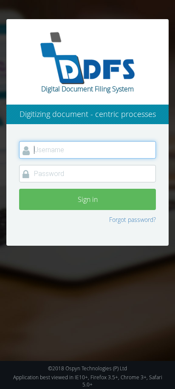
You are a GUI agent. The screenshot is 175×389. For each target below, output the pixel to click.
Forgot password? (132, 220)
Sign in (88, 199)
